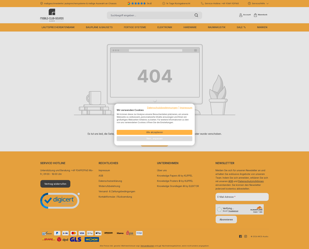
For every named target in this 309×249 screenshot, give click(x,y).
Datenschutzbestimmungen (162, 107)
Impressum (186, 107)
